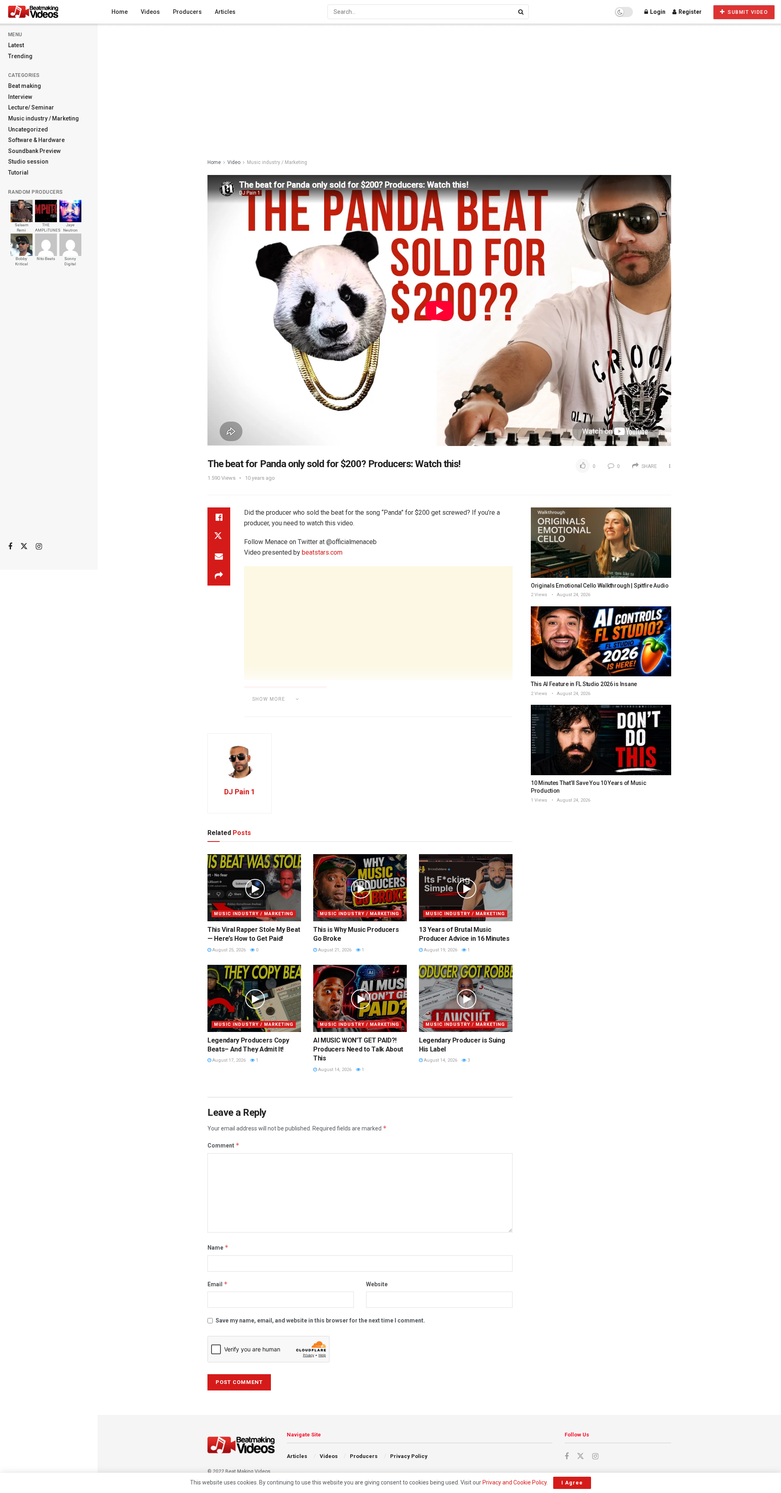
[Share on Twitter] (218, 536)
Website (377, 1284)
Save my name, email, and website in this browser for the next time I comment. (320, 1320)
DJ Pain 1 (239, 791)
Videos (150, 12)
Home (119, 12)
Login (657, 12)
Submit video (747, 12)
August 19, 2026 (440, 950)
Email (217, 1284)
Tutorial (18, 172)
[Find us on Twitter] (24, 546)
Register (689, 12)
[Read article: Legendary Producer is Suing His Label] (466, 998)
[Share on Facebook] (218, 517)
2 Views (539, 594)
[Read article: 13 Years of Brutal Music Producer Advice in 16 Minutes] (466, 887)
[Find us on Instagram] (39, 546)
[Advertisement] (48, 407)
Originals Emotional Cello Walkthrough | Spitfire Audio (600, 585)
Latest (16, 45)
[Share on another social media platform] (218, 576)
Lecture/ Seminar (31, 107)
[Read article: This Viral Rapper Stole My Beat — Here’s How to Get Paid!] (254, 887)
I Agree (572, 1483)
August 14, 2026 (334, 1069)
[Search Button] (521, 11)
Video (233, 162)
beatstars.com (322, 552)
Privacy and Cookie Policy (514, 1482)
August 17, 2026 (228, 1060)
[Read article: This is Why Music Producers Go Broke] (360, 887)
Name (218, 1247)
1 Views (539, 800)
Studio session (28, 161)
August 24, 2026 (573, 594)
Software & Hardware (36, 140)
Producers (187, 12)
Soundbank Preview (34, 151)
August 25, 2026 (228, 950)
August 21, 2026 (334, 950)
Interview (20, 97)
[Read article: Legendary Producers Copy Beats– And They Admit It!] (254, 998)
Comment (223, 1145)
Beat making (24, 86)
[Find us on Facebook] (10, 546)
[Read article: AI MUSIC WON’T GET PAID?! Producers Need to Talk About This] (360, 998)
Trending (20, 56)
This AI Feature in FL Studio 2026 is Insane (584, 684)
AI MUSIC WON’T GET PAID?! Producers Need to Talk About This (358, 1049)
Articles (225, 12)
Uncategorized (28, 129)
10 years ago (260, 478)
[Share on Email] (218, 556)
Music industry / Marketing (43, 118)
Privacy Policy (409, 1456)
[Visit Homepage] (48, 12)
